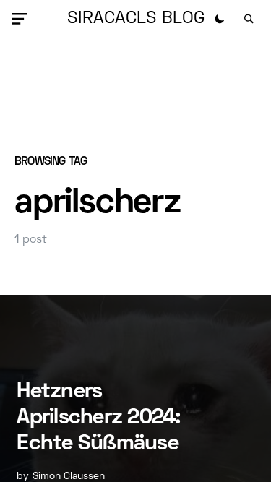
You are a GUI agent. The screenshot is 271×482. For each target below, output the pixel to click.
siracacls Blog (136, 19)
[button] (22, 19)
